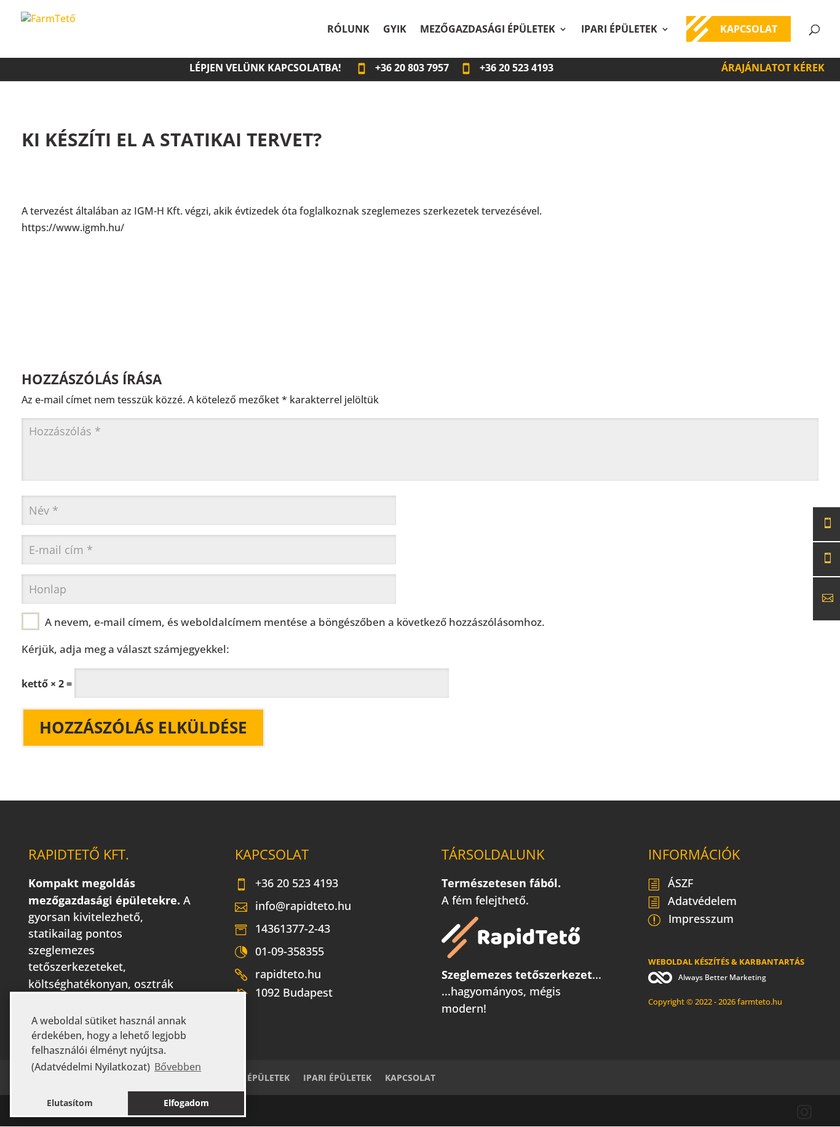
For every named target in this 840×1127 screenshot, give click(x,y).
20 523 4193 (516, 67)
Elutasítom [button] (70, 1103)
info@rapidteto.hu (303, 905)
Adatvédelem (702, 900)
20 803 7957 (412, 67)
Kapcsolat (748, 30)
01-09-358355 (289, 951)
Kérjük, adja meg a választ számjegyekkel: (125, 648)
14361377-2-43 (292, 928)
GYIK (394, 30)
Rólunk (348, 30)
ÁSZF (680, 883)
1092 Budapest (294, 994)
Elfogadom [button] (186, 1103)
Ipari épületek (619, 30)
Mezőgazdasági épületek (487, 30)
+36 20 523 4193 (296, 883)
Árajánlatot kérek (773, 67)
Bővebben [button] (177, 1067)
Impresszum (701, 918)
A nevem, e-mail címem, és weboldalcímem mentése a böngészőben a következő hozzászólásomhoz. (295, 621)
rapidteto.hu (288, 974)
